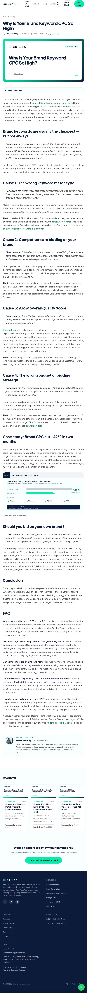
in (11, 902)
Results (36, 4)
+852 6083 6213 (9, 949)
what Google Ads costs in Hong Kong (53, 103)
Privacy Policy (71, 984)
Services (15, 4)
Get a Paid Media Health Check (43, 860)
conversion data (34, 425)
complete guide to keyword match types (23, 228)
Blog (45, 4)
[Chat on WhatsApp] (81, 987)
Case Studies (8, 928)
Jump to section (14, 90)
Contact (6, 936)
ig (17, 902)
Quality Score (10, 330)
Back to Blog (10, 17)
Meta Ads (50, 906)
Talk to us (79, 4)
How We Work (27, 3)
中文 (58, 4)
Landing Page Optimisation (56, 893)
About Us (6, 919)
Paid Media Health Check (59, 722)
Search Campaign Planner (56, 923)
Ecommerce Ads (52, 885)
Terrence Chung (11, 34)
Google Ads (51, 898)
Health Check (66, 4)
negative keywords (61, 221)
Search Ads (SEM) (53, 902)
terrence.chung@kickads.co (14, 953)
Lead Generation (53, 889)
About (53, 4)
